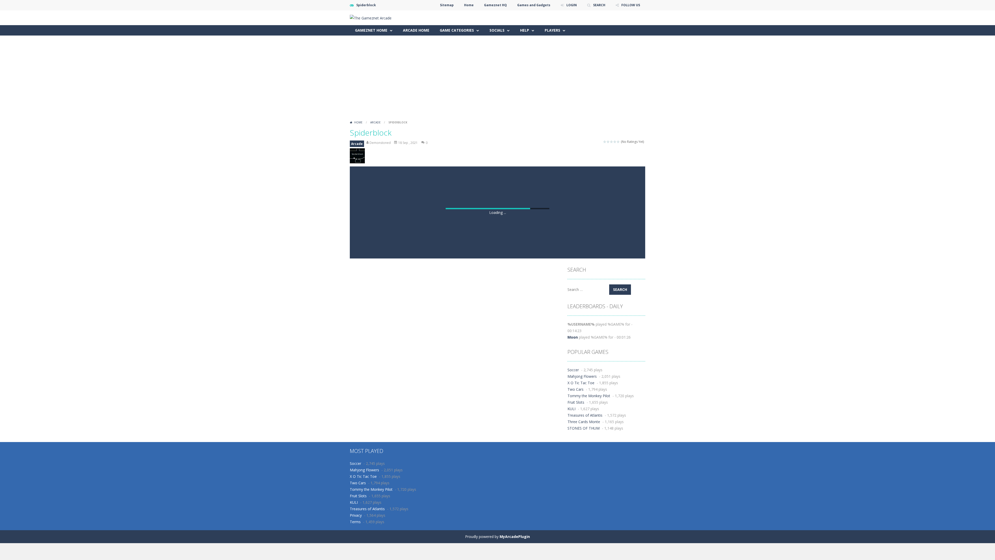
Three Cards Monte (583, 421)
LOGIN (571, 5)
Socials (496, 30)
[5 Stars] (618, 141)
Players (552, 30)
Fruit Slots (575, 402)
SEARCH (599, 5)
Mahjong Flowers (582, 376)
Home (469, 5)
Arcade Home (416, 30)
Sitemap (447, 5)
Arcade (375, 122)
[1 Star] (605, 141)
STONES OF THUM (583, 428)
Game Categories (457, 30)
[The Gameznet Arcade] (371, 17)
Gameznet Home (371, 30)
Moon (572, 337)
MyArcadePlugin (515, 536)
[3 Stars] (611, 141)
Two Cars (575, 389)
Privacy (356, 515)
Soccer (573, 369)
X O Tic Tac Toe (580, 382)
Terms (355, 521)
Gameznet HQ (495, 5)
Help (524, 30)
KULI (571, 408)
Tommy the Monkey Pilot (588, 395)
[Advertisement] (497, 79)
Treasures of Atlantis (584, 415)
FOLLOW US (630, 5)
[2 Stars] (608, 141)
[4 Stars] (615, 141)
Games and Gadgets (533, 5)
